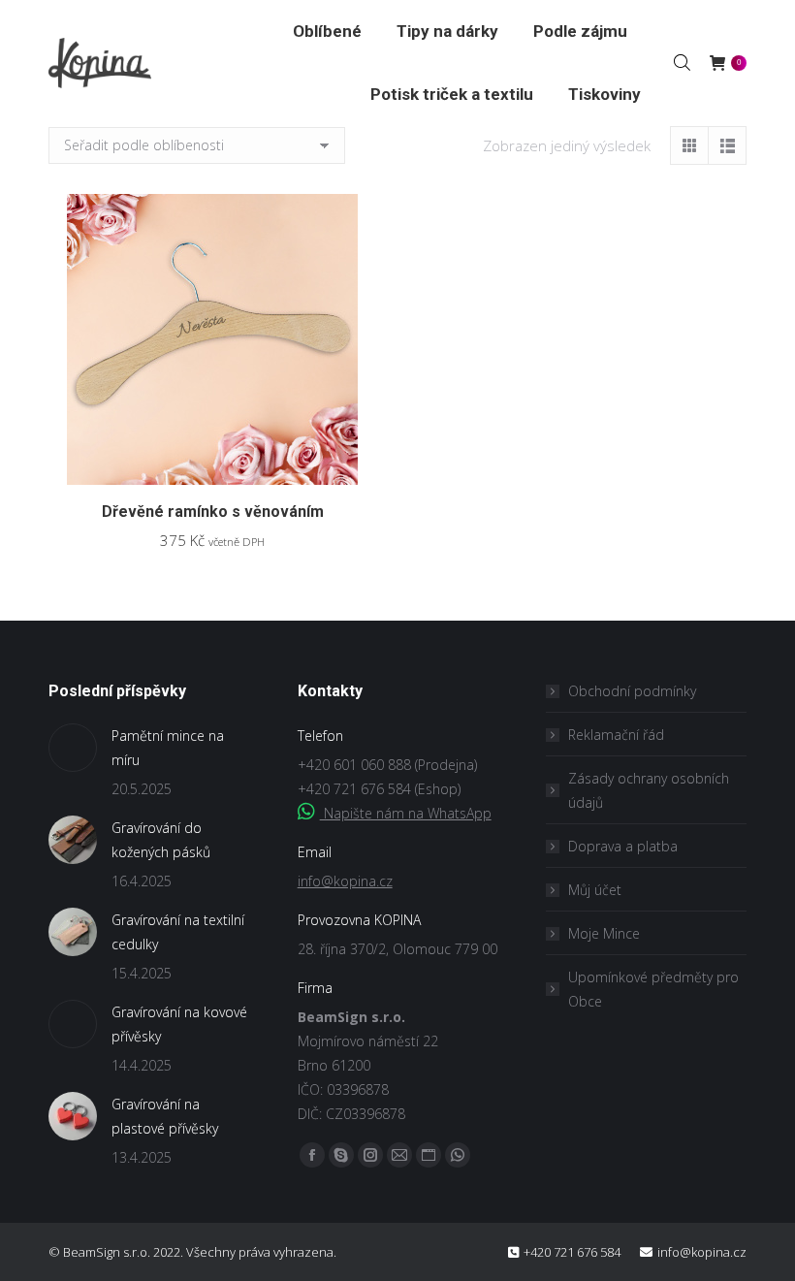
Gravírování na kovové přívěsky (179, 1024)
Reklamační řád (616, 734)
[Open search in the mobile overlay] (682, 62)
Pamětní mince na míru (167, 747)
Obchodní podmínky (632, 691)
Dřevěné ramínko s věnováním (213, 511)
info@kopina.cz (345, 881)
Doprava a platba (623, 846)
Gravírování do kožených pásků (160, 839)
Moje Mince (604, 933)
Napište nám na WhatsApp (406, 813)
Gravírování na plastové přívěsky (164, 1116)
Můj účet (594, 890)
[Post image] (72, 747)
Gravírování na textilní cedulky (177, 932)
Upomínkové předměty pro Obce (653, 989)
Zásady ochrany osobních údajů (648, 790)
